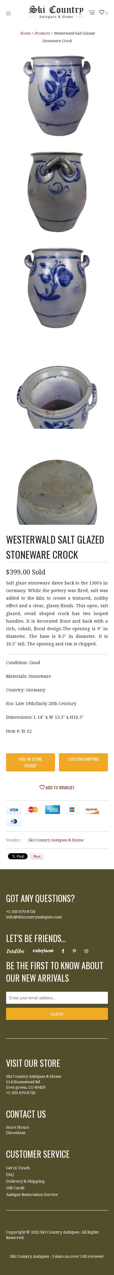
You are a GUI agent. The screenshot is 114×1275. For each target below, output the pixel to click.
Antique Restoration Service (32, 1194)
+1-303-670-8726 (20, 911)
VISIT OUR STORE (33, 1063)
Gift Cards (15, 1188)
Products (42, 33)
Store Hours (17, 1127)
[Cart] (92, 12)
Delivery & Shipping (25, 1181)
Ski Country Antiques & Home (56, 840)
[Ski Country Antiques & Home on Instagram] (86, 951)
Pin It (37, 856)
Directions (15, 1132)
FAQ (10, 1174)
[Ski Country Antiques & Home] (56, 17)
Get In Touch (18, 1168)
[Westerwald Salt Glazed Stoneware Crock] (57, 97)
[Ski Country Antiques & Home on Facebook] (63, 951)
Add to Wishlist (59, 787)
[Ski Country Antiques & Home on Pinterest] (74, 951)
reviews (95, 1256)
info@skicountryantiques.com (34, 917)
